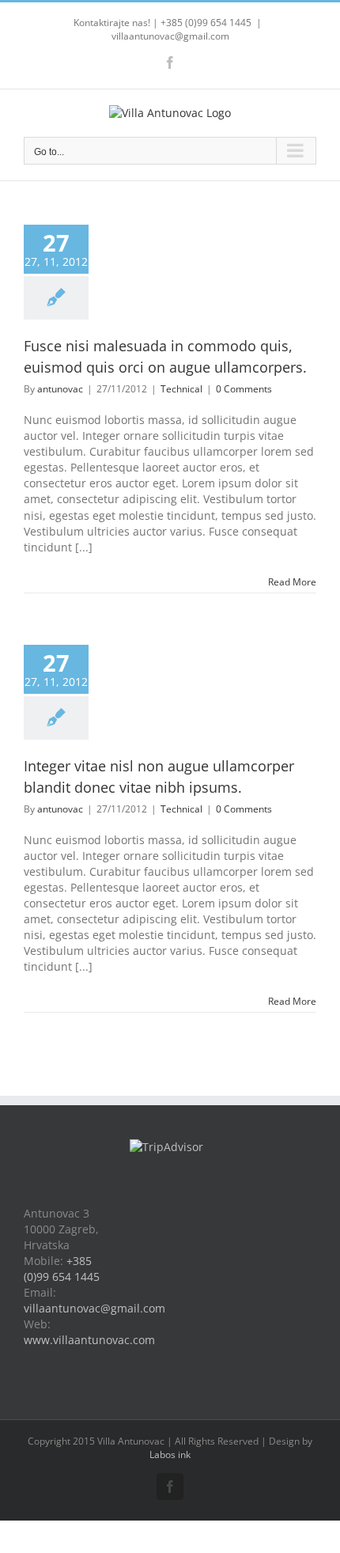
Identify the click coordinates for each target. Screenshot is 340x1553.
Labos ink (170, 1454)
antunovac (60, 389)
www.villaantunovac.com (89, 1339)
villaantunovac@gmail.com (170, 36)
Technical (181, 389)
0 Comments (244, 389)
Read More (292, 582)
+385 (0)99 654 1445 (62, 1268)
